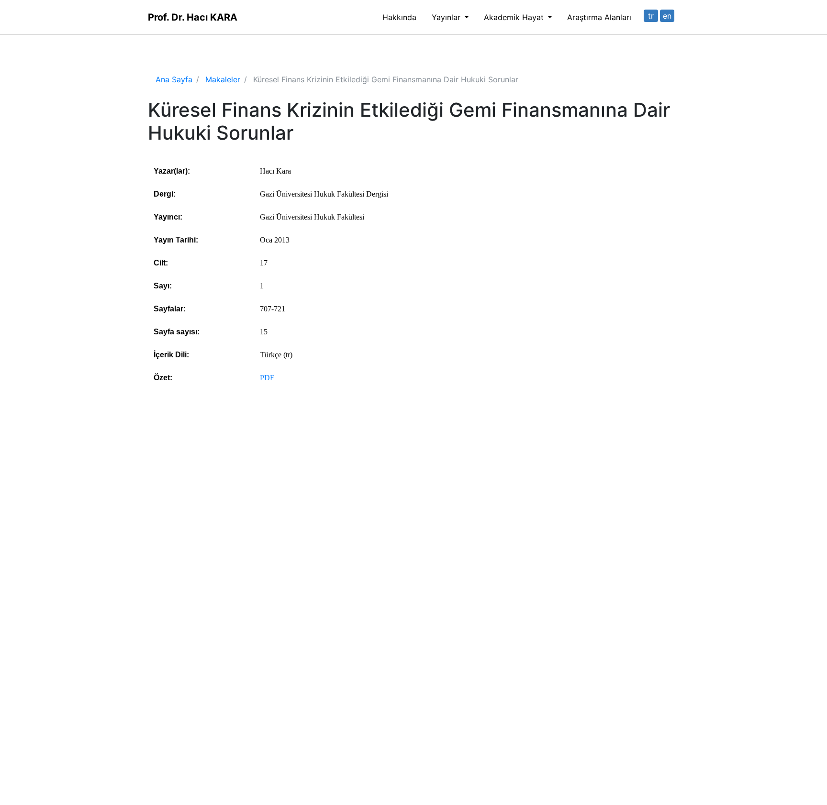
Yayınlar (447, 17)
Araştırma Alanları (599, 17)
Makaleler (222, 79)
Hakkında (399, 17)
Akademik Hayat (515, 17)
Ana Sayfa (174, 79)
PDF (267, 378)
